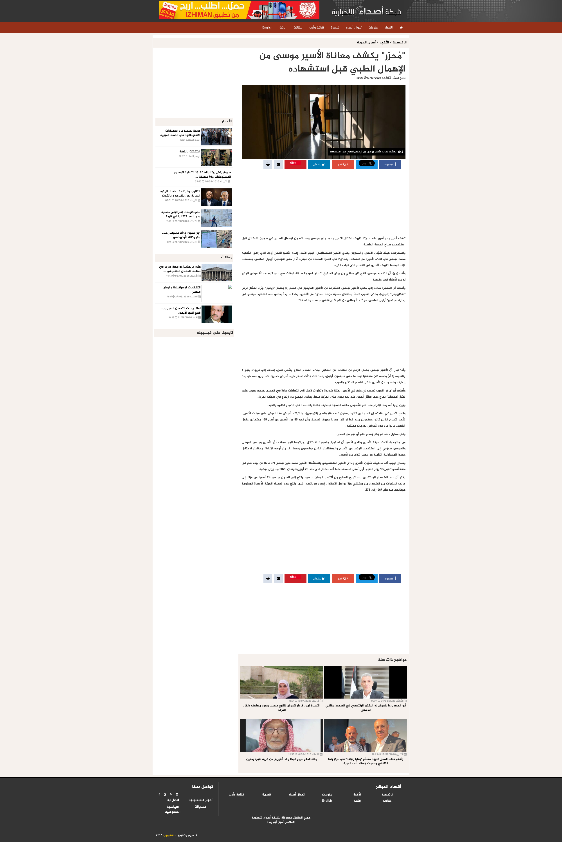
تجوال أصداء (297, 794)
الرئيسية (400, 42)
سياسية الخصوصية (172, 809)
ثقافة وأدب (236, 794)
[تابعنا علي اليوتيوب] (165, 794)
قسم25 (200, 807)
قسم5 (266, 794)
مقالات (387, 801)
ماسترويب (169, 835)
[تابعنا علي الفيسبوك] (159, 794)
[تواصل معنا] (177, 794)
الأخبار (384, 42)
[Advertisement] (323, 202)
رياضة (357, 801)
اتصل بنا (173, 800)
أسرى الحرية (366, 42)
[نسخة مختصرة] (171, 794)
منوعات (327, 794)
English (327, 801)
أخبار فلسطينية (201, 800)
